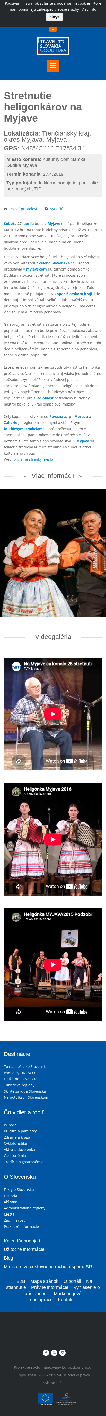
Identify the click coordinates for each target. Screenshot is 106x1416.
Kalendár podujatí (22, 1240)
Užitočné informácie (24, 1249)
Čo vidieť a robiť (24, 1112)
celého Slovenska (54, 263)
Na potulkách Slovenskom (26, 1097)
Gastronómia (15, 1155)
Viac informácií (53, 475)
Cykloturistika (15, 1143)
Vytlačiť (56, 208)
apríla (29, 223)
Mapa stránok (44, 1281)
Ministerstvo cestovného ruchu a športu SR (48, 1266)
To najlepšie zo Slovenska (26, 1066)
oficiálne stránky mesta (33, 459)
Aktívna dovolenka (19, 1149)
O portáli (72, 1281)
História (10, 1195)
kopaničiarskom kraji (73, 293)
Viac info (89, 9)
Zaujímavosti (15, 1220)
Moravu (81, 416)
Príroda (10, 1124)
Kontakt (66, 1299)
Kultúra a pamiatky (20, 1131)
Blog (8, 1258)
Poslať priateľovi (23, 208)
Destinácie (17, 1054)
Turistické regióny (19, 1085)
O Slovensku (20, 1177)
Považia (56, 416)
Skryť (54, 16)
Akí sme (10, 1201)
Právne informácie (49, 1287)
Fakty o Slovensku (19, 1189)
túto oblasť (44, 398)
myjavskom (36, 269)
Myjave (54, 223)
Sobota (10, 223)
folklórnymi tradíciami (24, 428)
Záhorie (10, 422)
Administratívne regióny (24, 1208)
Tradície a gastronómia (23, 1161)
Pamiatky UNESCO (19, 1072)
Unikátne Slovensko (20, 1078)
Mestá (9, 1214)
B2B (20, 1281)
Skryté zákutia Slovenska (25, 1091)
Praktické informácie (21, 1226)
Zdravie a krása (17, 1137)
